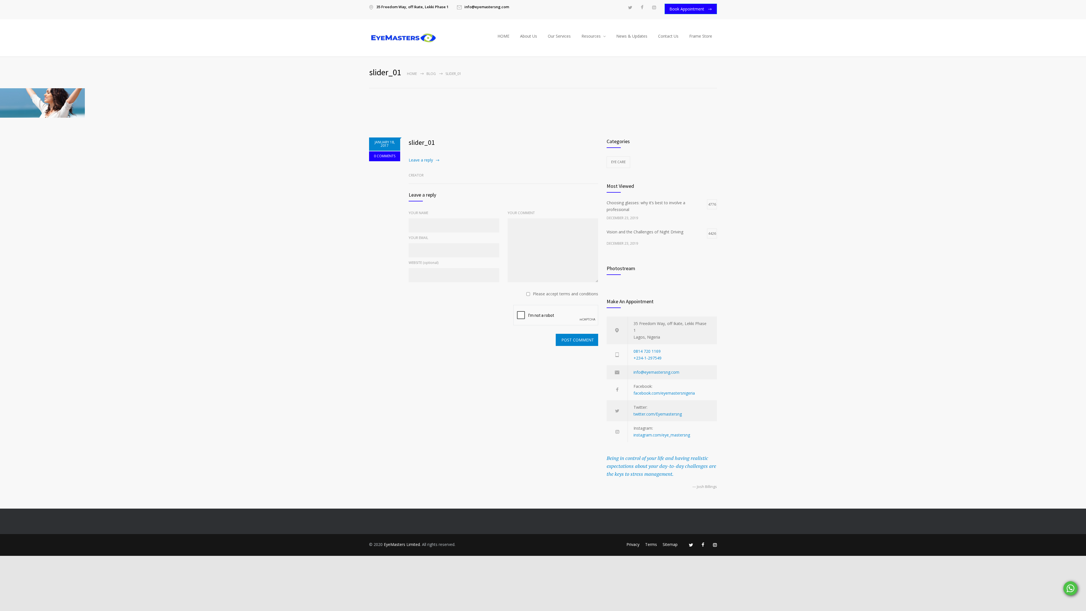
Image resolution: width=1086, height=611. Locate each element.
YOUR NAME (418, 212)
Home (412, 73)
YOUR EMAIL (418, 237)
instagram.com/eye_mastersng (662, 435)
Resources (591, 36)
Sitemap (670, 544)
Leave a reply (421, 160)
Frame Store (700, 36)
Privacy (632, 544)
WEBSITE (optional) (423, 262)
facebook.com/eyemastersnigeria (664, 393)
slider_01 (422, 142)
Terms (651, 544)
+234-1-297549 (647, 358)
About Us (528, 36)
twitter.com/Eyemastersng (658, 414)
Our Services (559, 36)
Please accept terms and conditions (565, 293)
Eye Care (618, 162)
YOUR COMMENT (521, 212)
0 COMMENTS (384, 156)
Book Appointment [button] (687, 9)
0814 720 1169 (647, 351)
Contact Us (668, 36)
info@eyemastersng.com (656, 372)
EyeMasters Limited (402, 544)
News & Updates (631, 36)
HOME (503, 36)
